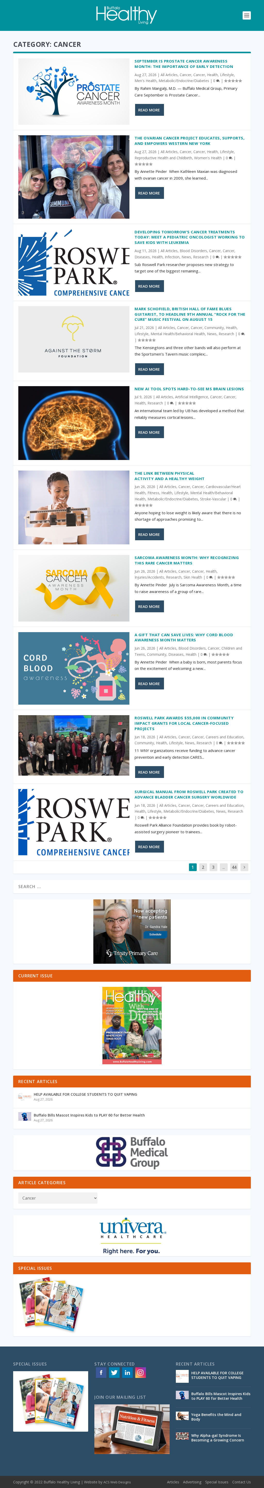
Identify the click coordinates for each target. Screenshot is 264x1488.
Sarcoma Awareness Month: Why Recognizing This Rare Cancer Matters (187, 560)
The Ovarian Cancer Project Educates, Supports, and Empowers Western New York (189, 140)
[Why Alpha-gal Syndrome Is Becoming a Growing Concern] (182, 1438)
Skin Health (193, 577)
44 (234, 867)
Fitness (153, 492)
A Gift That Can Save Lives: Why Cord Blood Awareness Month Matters (184, 637)
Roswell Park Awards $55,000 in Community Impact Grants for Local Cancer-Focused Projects (184, 723)
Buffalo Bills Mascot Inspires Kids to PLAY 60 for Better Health (89, 1115)
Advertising (192, 1482)
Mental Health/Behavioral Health (178, 333)
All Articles (169, 74)
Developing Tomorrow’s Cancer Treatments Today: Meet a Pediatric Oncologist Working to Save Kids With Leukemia (190, 237)
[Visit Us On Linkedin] (127, 1377)
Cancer (185, 74)
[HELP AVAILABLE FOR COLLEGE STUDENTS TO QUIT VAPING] (24, 1097)
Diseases (142, 256)
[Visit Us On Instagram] (140, 1377)
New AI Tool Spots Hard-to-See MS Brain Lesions (189, 388)
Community (214, 327)
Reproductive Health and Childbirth (163, 157)
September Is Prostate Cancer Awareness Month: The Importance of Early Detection (184, 63)
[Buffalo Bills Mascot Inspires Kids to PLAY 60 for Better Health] (24, 1118)
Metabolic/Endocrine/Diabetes (184, 80)
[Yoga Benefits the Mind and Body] (182, 1418)
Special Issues (216, 1482)
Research (201, 256)
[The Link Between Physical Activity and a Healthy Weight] (73, 507)
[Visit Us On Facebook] (101, 1377)
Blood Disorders (193, 250)
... (223, 867)
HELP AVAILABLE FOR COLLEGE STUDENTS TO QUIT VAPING (85, 1094)
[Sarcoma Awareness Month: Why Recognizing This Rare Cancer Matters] (73, 588)
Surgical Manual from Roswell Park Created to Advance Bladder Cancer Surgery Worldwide (189, 794)
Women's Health (208, 157)
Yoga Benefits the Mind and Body (216, 1417)
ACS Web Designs (117, 1482)
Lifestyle (227, 74)
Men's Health (145, 80)
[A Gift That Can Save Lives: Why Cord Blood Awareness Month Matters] (73, 668)
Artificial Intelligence (191, 396)
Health (212, 74)
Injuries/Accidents (149, 577)
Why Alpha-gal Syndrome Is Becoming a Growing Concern (218, 1437)
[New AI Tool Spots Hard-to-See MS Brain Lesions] (73, 423)
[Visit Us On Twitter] (114, 1377)
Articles (173, 1482)
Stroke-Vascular (213, 499)
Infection (172, 256)
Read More (149, 109)
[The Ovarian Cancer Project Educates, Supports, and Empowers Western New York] (73, 176)
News (186, 256)
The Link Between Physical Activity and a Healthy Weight (171, 476)
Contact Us (241, 1482)
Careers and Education (224, 736)
